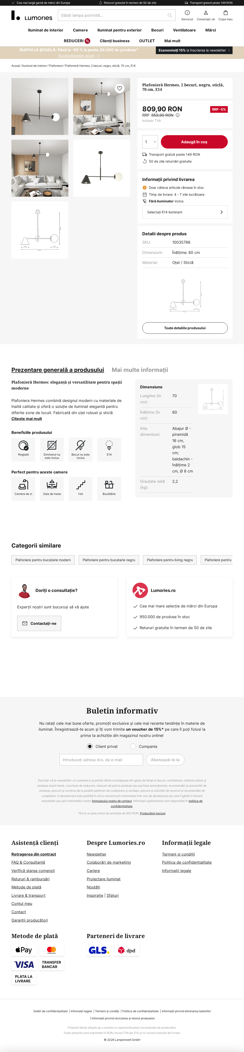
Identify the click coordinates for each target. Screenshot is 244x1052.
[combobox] (116, 15)
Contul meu (21, 903)
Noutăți (93, 887)
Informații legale (176, 870)
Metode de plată (26, 887)
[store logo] (31, 15)
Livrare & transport (28, 895)
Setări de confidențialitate (50, 1011)
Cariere (93, 870)
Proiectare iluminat (104, 879)
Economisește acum (77, 55)
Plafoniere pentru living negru (170, 560)
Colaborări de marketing (109, 862)
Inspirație (95, 895)
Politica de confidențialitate (187, 862)
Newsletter (96, 854)
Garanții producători (29, 920)
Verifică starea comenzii (33, 870)
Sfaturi (113, 895)
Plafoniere (56, 66)
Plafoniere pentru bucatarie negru (109, 560)
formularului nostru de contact (112, 801)
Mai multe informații (140, 369)
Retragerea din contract (33, 854)
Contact (18, 911)
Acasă (15, 66)
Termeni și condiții (178, 854)
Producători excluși (152, 813)
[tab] (57, 370)
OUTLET (147, 40)
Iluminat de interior (34, 66)
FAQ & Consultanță (28, 862)
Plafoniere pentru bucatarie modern (43, 560)
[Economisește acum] (122, 52)
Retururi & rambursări (30, 879)
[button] (39, 168)
